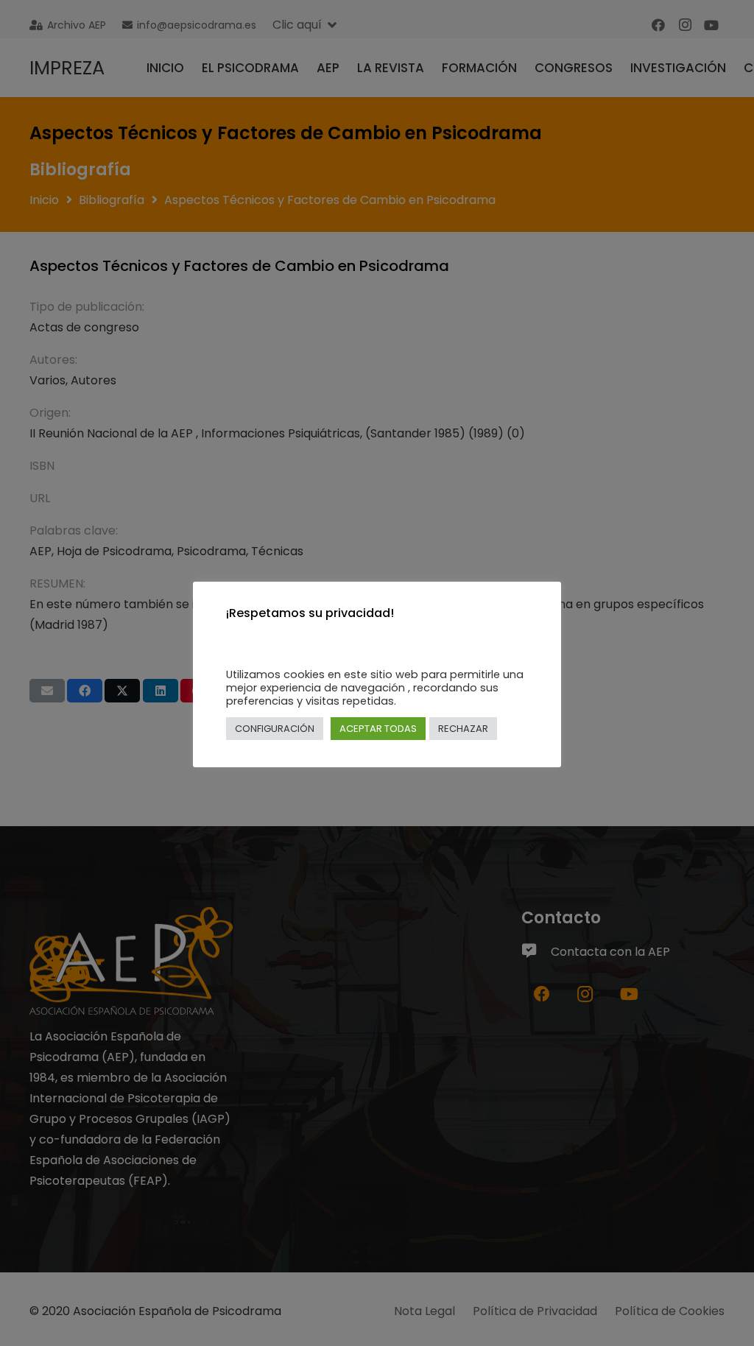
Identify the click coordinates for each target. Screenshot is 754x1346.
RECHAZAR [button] (463, 729)
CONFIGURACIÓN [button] (274, 729)
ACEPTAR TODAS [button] (378, 729)
